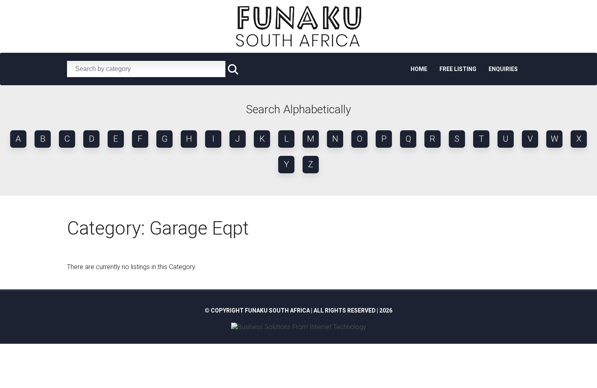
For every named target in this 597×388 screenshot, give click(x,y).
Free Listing (457, 69)
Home (419, 69)
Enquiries (503, 69)
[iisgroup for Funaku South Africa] (298, 326)
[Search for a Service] (233, 69)
